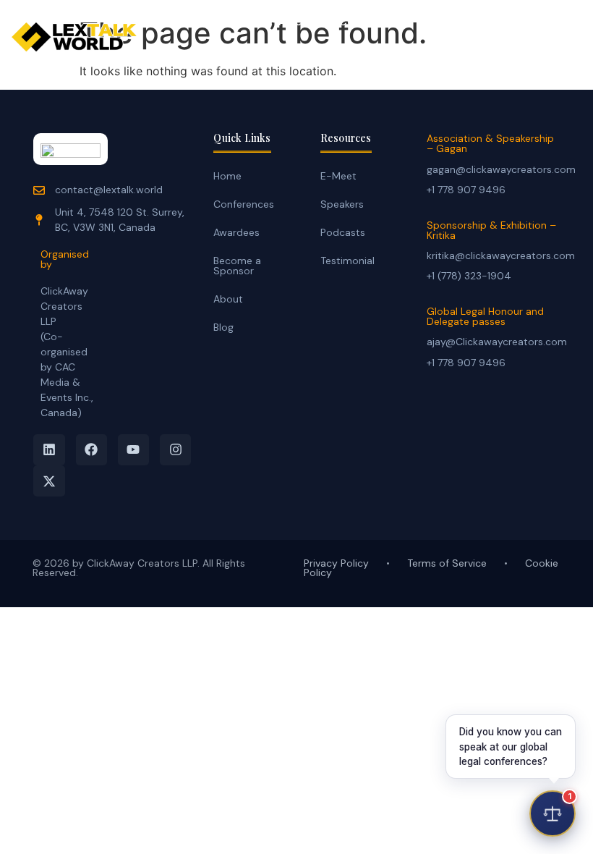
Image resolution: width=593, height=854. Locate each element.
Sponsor (236, 51)
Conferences (374, 21)
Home (218, 21)
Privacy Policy (336, 563)
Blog (223, 327)
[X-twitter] (48, 480)
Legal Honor (475, 21)
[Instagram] (175, 449)
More (305, 51)
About (228, 298)
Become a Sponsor (237, 265)
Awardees (236, 232)
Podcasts (342, 232)
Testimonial (347, 260)
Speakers (342, 204)
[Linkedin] (48, 449)
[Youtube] (133, 449)
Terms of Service (447, 563)
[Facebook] (91, 449)
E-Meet (286, 21)
